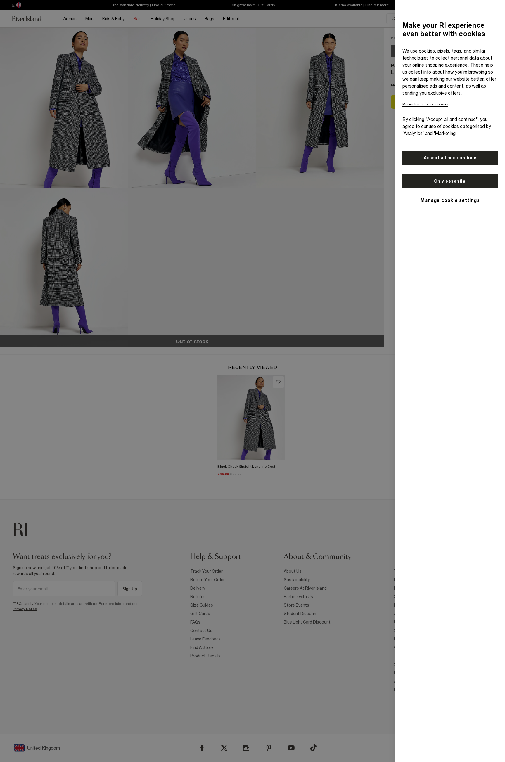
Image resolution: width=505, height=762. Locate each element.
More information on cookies (425, 104)
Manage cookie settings (450, 200)
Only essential (450, 181)
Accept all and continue (450, 157)
